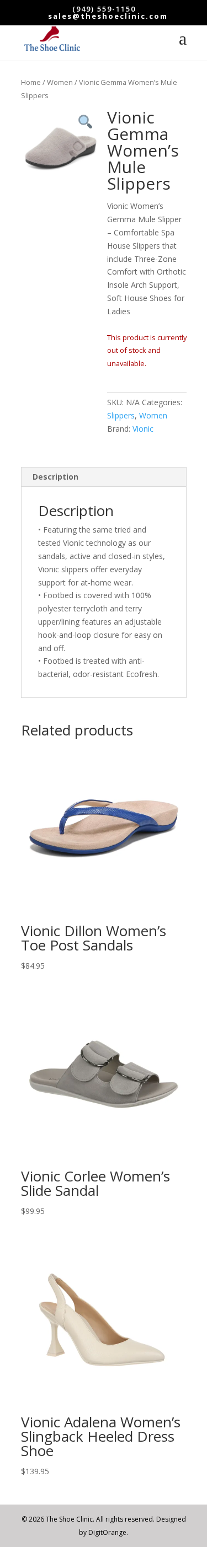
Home (31, 82)
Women (60, 82)
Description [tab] (55, 476)
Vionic (142, 428)
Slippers (121, 415)
